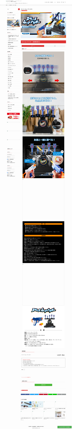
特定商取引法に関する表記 (40, 426)
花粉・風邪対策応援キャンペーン (12, 46)
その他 (9, 87)
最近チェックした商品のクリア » (11, 29)
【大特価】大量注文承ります (12, 38)
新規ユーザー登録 (9, 161)
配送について (10, 106)
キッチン (9, 74)
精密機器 (9, 58)
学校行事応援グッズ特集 (11, 95)
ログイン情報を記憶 (10, 159)
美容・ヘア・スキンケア (11, 63)
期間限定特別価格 (10, 42)
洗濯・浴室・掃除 (10, 76)
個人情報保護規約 (34, 426)
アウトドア (9, 67)
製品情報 (26, 10)
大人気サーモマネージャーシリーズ (13, 40)
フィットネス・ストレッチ (12, 65)
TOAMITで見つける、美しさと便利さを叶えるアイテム (13, 98)
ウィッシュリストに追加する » (26, 377)
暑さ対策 (9, 44)
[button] (65, 2)
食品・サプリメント (11, 61)
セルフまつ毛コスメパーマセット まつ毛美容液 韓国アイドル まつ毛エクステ (13, 36)
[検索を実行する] (19, 9)
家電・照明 (9, 80)
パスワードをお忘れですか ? (11, 162)
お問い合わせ (43, 384)
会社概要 (30, 426)
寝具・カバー (10, 78)
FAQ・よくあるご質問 (11, 104)
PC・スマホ (9, 82)
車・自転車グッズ (10, 69)
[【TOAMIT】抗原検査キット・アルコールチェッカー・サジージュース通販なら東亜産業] (14, 2)
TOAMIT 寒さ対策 (10, 48)
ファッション (10, 71)
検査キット (9, 56)
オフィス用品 (10, 54)
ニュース (9, 110)
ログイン (8, 152)
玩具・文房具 (23, 10)
